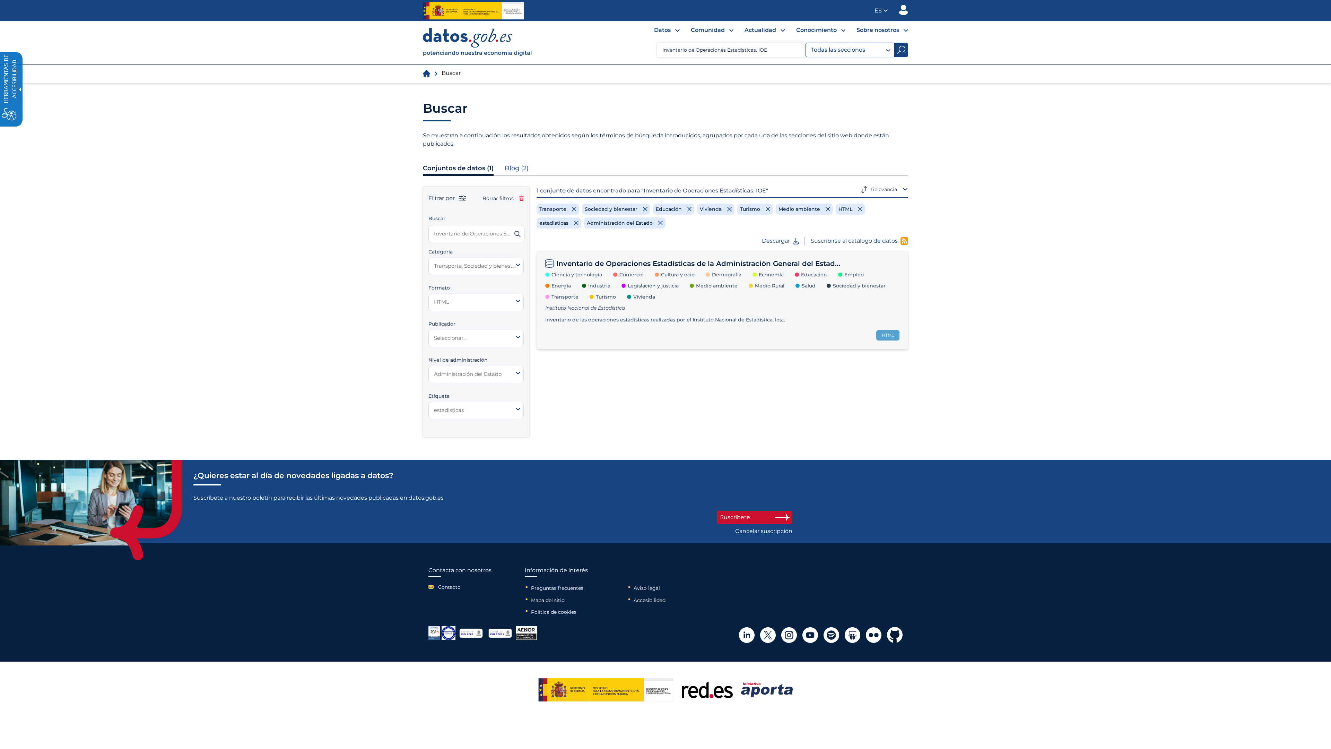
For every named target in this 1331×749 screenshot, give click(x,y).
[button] (881, 10)
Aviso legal (647, 588)
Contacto (449, 587)
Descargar (776, 241)
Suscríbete (735, 517)
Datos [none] (662, 30)
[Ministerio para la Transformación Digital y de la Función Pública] (473, 10)
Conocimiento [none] (816, 30)
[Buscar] (517, 234)
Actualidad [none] (760, 30)
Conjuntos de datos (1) (458, 168)
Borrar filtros (498, 198)
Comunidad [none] (708, 30)
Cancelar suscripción (763, 531)
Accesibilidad (650, 600)
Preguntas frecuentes (557, 588)
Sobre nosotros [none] (877, 30)
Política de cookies (553, 612)
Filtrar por (442, 198)
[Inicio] (477, 43)
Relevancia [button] (884, 189)
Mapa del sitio (548, 600)
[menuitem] (661, 32)
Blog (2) (517, 168)
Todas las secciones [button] (838, 49)
